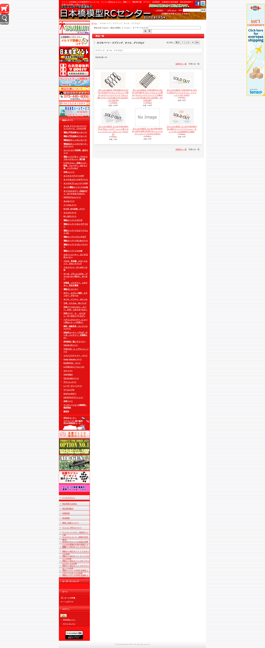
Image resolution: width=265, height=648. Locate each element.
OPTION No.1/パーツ (72, 197)
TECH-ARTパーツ (71, 378)
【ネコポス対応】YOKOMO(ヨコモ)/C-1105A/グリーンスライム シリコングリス (181, 92)
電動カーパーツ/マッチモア (74, 237)
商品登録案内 (67, 508)
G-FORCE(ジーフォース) (73, 367)
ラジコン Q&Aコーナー (72, 528)
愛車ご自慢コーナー (70, 523)
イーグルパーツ (69, 205)
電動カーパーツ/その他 (72, 251)
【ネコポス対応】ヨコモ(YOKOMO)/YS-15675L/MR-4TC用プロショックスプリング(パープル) (147, 131)
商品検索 (66, 518)
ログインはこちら (69, 624)
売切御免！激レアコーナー (74, 342)
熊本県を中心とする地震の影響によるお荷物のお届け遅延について (75, 544)
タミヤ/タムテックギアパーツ (75, 179)
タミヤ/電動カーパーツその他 (75, 187)
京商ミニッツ (69, 172)
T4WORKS (68, 375)
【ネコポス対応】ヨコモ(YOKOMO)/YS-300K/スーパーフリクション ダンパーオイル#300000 (181, 129)
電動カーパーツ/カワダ (72, 220)
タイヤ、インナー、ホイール (75, 299)
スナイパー (68, 371)
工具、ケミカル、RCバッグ (74, 303)
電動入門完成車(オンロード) (75, 132)
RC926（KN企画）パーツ (74, 209)
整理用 (66, 411)
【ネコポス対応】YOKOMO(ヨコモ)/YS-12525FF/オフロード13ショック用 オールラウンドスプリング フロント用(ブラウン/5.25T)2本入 (113, 95)
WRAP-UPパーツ (70, 345)
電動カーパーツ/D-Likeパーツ (75, 241)
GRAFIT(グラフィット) (73, 397)
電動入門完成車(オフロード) (75, 136)
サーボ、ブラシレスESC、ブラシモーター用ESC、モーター (75, 276)
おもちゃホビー (69, 394)
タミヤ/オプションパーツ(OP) (75, 183)
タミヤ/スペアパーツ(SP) (73, 176)
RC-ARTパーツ (69, 216)
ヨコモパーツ (69, 201)
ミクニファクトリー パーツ (75, 355)
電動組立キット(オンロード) (75, 140)
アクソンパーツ (69, 382)
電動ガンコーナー (70, 289)
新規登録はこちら (69, 620)
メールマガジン (68, 498)
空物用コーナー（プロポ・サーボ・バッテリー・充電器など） (75, 335)
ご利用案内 (159, 10)
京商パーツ (68, 401)
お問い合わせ (172, 10)
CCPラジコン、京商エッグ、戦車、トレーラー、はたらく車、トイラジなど (75, 165)
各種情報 (66, 513)
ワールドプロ (69, 390)
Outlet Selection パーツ (72, 359)
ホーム (94, 23)
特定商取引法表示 (69, 504)
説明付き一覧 (181, 64)
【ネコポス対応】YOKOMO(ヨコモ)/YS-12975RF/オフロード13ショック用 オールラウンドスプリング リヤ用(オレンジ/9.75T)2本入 (147, 95)
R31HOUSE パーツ (72, 363)
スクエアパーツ (69, 213)
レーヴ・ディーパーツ (72, 386)
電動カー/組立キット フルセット (75, 547)
